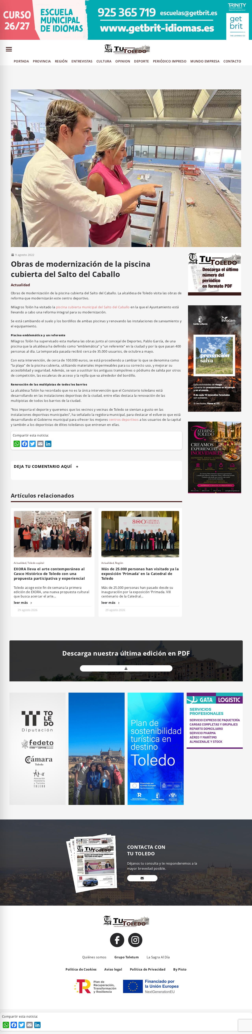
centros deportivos (124, 419)
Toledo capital (36, 563)
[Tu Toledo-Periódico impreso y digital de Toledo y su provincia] (127, 49)
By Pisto (179, 969)
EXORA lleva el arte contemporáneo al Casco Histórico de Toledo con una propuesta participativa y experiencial (49, 574)
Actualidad (20, 284)
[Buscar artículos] (247, 50)
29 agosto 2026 (27, 610)
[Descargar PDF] (126, 668)
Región (119, 563)
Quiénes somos (94, 957)
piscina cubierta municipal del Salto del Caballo (93, 307)
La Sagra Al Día (158, 957)
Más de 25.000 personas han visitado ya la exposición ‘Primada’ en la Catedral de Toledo (140, 574)
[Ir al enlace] (117, 940)
